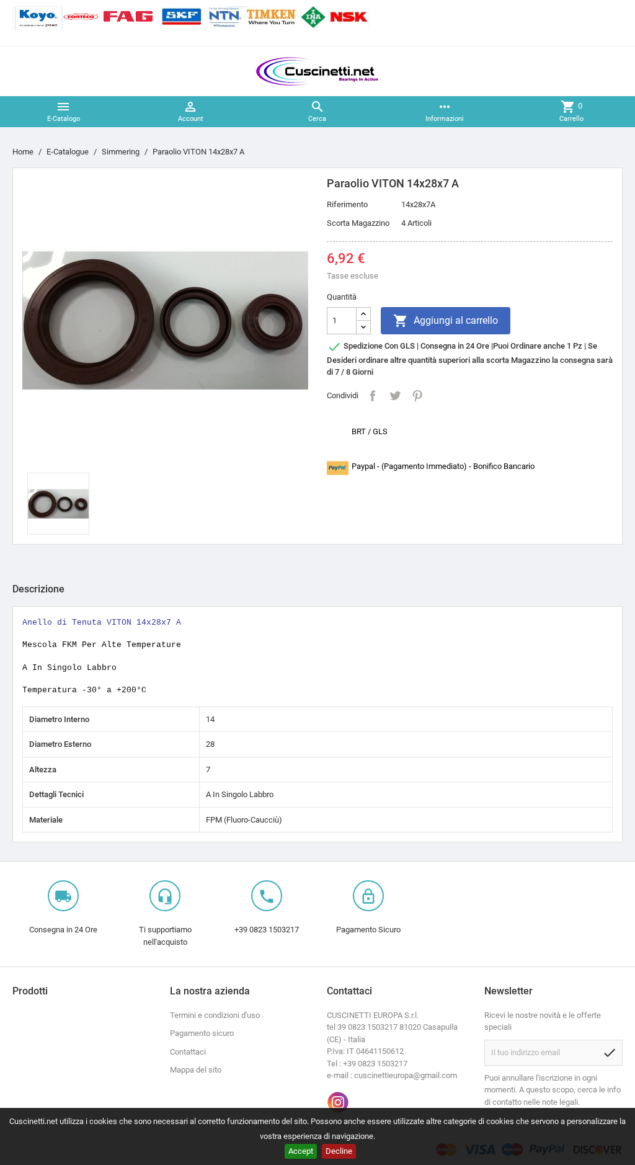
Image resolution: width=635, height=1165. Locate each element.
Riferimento (347, 204)
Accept (300, 1151)
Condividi (372, 395)
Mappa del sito (195, 1069)
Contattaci (188, 1051)
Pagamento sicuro (202, 1033)
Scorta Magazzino (358, 223)
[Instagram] (338, 1102)
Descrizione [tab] (38, 589)
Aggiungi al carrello (445, 320)
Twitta (395, 395)
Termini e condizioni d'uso (215, 1015)
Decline (339, 1151)
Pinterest (417, 395)
